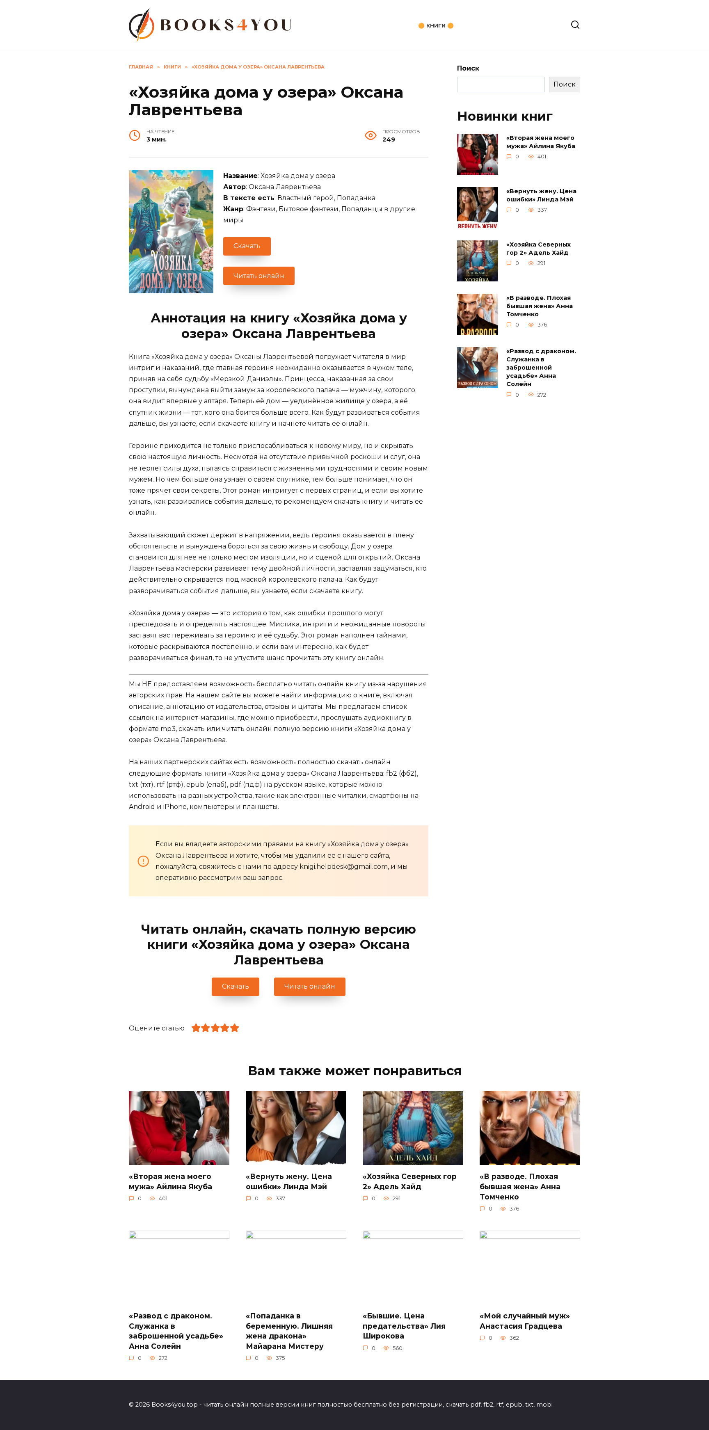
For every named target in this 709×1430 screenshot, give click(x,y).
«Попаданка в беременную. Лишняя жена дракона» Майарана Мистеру (289, 1330)
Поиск (468, 68)
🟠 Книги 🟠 (436, 26)
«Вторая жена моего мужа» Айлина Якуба (540, 142)
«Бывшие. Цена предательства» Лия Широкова (404, 1325)
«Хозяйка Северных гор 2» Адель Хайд (538, 248)
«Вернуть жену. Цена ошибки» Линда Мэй (541, 195)
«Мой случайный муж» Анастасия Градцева (525, 1320)
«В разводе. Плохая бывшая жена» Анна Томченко (539, 306)
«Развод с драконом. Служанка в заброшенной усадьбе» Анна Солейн (541, 367)
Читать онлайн (258, 276)
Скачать (247, 246)
